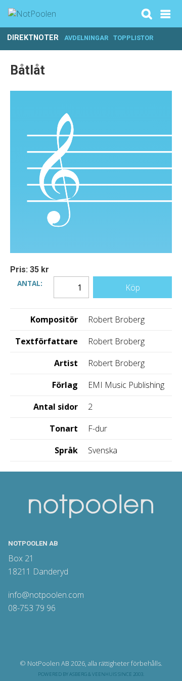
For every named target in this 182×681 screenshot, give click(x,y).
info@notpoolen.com (46, 594)
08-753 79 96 (32, 608)
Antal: (29, 282)
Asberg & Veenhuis (93, 674)
